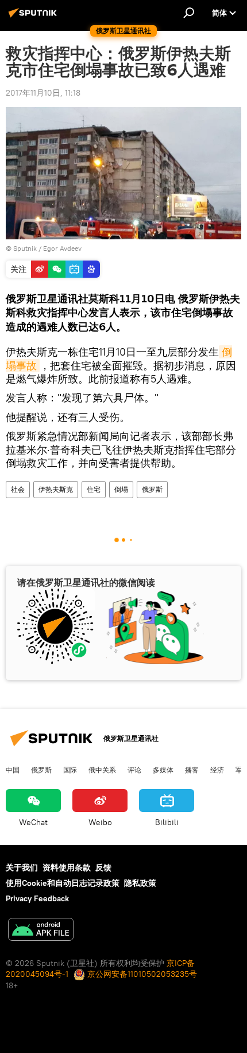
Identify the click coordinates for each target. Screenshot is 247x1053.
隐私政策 (140, 883)
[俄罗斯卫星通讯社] (34, 17)
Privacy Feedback (37, 898)
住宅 (94, 489)
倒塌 (121, 489)
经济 (217, 769)
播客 (192, 769)
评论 (134, 769)
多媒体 (163, 769)
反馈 (103, 867)
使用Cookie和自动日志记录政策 (62, 883)
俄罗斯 (152, 489)
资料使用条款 (67, 867)
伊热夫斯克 (55, 489)
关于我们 (22, 867)
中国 (13, 769)
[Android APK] (41, 931)
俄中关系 (102, 769)
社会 (18, 489)
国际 (70, 769)
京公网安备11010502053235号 (141, 974)
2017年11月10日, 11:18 (43, 93)
